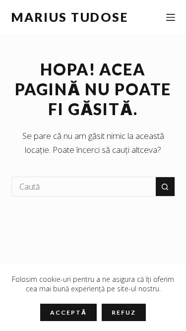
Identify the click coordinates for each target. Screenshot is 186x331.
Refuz (124, 312)
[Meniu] (170, 17)
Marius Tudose (69, 16)
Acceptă (68, 312)
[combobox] (84, 187)
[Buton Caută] (165, 186)
